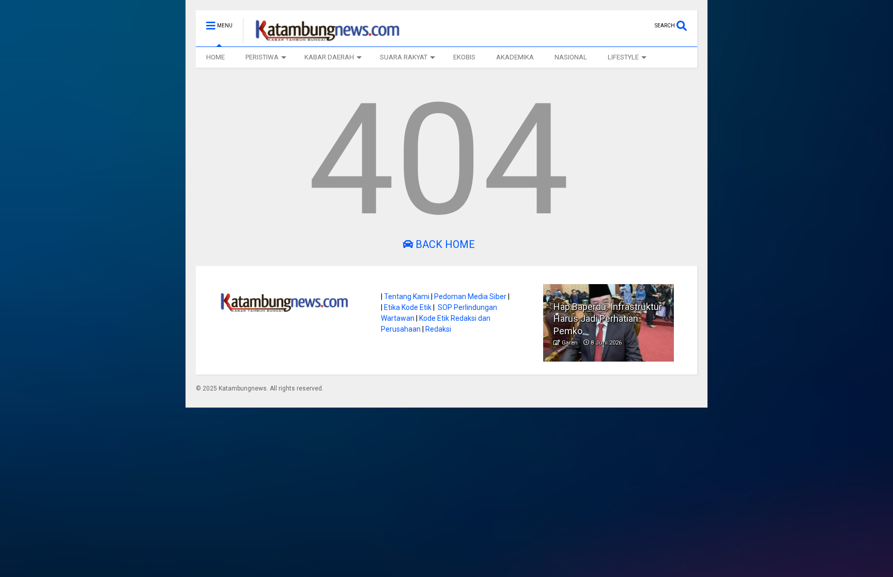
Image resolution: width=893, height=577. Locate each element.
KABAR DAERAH (329, 57)
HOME (215, 57)
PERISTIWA (262, 57)
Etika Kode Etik (408, 307)
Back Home (444, 244)
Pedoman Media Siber (470, 296)
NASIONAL (571, 57)
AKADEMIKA (515, 57)
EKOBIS (464, 57)
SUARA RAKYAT (403, 57)
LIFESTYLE (623, 57)
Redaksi (438, 329)
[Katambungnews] (322, 38)
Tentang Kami (406, 296)
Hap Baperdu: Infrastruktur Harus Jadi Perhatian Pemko (607, 318)
